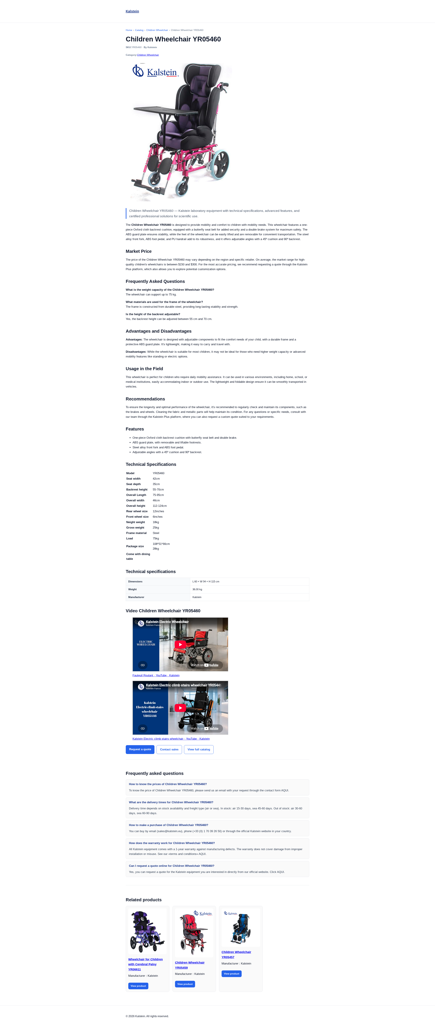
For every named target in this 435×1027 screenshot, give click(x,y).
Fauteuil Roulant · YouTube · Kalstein (156, 675)
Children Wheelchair (148, 55)
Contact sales (169, 749)
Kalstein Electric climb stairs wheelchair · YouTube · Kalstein (171, 738)
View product (138, 986)
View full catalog (199, 749)
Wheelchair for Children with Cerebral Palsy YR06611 (145, 964)
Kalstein (132, 11)
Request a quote (140, 749)
